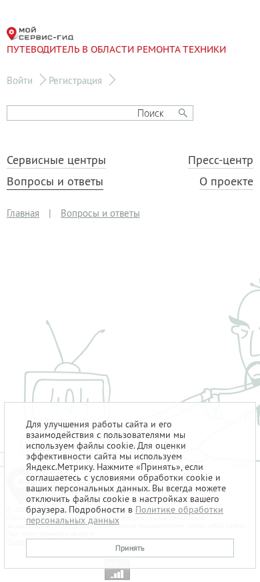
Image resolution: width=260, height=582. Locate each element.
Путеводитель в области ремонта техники (116, 49)
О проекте (226, 181)
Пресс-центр (220, 160)
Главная (23, 213)
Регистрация (75, 80)
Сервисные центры (56, 160)
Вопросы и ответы (55, 181)
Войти (20, 80)
